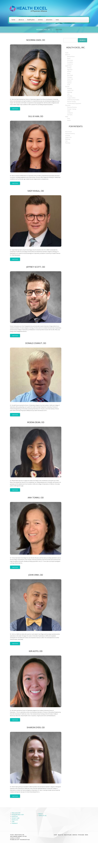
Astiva (68, 73)
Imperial (69, 83)
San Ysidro (69, 114)
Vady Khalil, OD (35, 191)
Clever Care (70, 79)
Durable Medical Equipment (74, 103)
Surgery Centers (71, 98)
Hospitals (69, 88)
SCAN (68, 84)
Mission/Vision (71, 56)
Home (13, 20)
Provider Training (71, 109)
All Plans (69, 68)
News (57, 20)
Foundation (70, 62)
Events (69, 120)
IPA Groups (70, 60)
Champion (69, 77)
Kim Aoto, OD (35, 651)
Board (68, 58)
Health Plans (31, 20)
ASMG (68, 111)
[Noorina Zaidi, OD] (35, 70)
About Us (21, 20)
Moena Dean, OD (35, 422)
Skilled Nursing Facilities (73, 99)
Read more (15, 109)
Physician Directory (72, 107)
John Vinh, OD (35, 575)
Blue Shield (70, 75)
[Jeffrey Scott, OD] (35, 297)
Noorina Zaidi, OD (43, 30)
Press (68, 118)
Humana (69, 81)
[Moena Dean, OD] (35, 452)
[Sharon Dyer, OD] (35, 757)
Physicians (49, 20)
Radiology (69, 92)
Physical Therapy (71, 101)
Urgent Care (70, 90)
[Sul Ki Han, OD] (35, 146)
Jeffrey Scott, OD (35, 267)
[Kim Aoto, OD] (35, 681)
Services (40, 20)
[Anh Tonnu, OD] (35, 528)
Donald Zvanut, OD (35, 343)
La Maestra (70, 113)
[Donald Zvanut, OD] (35, 375)
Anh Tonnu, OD (36, 497)
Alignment (69, 69)
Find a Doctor (68, 131)
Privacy (40, 814)
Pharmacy (69, 96)
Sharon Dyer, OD (36, 727)
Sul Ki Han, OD (35, 116)
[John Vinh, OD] (35, 605)
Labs (68, 94)
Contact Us (70, 64)
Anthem (69, 71)
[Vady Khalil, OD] (35, 221)
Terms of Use (42, 815)
